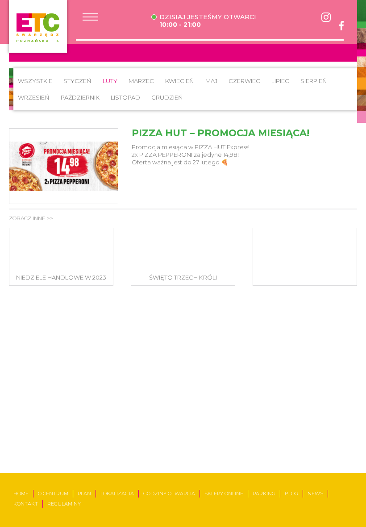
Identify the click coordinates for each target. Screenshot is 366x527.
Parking (264, 493)
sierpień (313, 80)
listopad (125, 97)
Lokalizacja (117, 493)
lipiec (280, 80)
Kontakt (25, 504)
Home (21, 493)
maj (211, 80)
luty (110, 80)
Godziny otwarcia (169, 493)
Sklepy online (223, 493)
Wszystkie (35, 80)
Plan (84, 493)
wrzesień (34, 97)
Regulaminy (64, 504)
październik (80, 97)
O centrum (53, 493)
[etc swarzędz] (38, 26)
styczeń (77, 80)
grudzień (167, 97)
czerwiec (244, 80)
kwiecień (179, 80)
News (315, 493)
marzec (141, 80)
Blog (291, 493)
